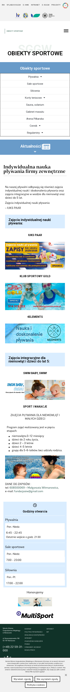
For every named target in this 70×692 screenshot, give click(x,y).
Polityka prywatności (33, 632)
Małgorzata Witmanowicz (43, 487)
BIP (48, 632)
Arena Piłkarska (35, 118)
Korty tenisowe (33, 97)
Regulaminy (33, 132)
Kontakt (28, 629)
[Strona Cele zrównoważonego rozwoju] (65, 5)
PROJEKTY (55, 5)
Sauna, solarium (35, 104)
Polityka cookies (36, 684)
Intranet (35, 5)
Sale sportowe (35, 83)
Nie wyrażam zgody (47, 679)
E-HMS (26, 5)
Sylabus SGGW (14, 5)
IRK (3, 5)
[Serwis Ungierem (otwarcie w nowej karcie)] (35, 15)
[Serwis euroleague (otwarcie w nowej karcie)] (25, 15)
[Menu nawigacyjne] (66, 31)
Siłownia (35, 90)
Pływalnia (33, 76)
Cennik (33, 125)
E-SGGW (45, 5)
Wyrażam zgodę (22, 679)
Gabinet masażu (35, 111)
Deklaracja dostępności (35, 635)
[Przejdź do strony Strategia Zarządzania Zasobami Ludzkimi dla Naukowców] (18, 15)
